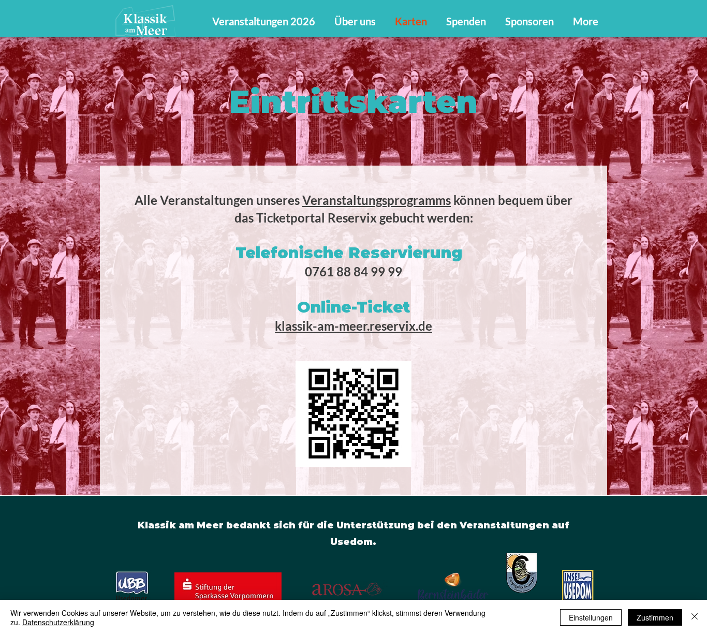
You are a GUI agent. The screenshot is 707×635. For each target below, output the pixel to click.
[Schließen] (694, 617)
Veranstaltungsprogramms (376, 200)
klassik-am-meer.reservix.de (353, 325)
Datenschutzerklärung (58, 622)
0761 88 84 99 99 (353, 271)
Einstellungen (591, 617)
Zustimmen (655, 617)
